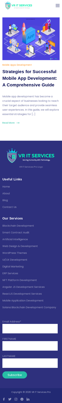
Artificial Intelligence (15, 239)
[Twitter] (9, 399)
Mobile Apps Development (17, 64)
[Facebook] (3, 399)
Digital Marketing (13, 266)
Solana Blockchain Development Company (29, 307)
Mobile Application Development (23, 300)
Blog (5, 200)
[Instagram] (15, 399)
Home (6, 186)
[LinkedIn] (28, 399)
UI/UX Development (14, 260)
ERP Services (10, 273)
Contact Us (9, 207)
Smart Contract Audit (15, 232)
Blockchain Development (18, 226)
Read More (8, 122)
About (6, 193)
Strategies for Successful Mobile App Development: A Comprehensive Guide (29, 78)
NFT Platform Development (19, 280)
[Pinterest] (22, 399)
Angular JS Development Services (23, 287)
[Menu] (58, 5)
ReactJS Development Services (22, 294)
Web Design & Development (20, 246)
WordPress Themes (14, 253)
